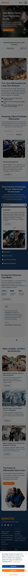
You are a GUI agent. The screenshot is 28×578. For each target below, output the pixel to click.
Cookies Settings (13, 574)
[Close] (26, 553)
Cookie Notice (17, 561)
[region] (14, 564)
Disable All (13, 570)
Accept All (13, 566)
